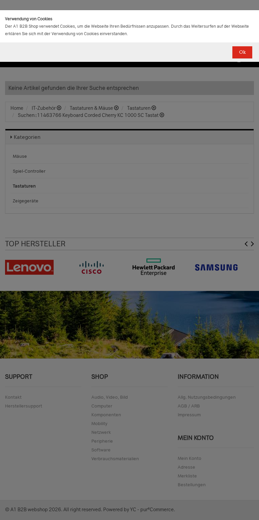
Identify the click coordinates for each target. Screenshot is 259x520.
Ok (242, 52)
